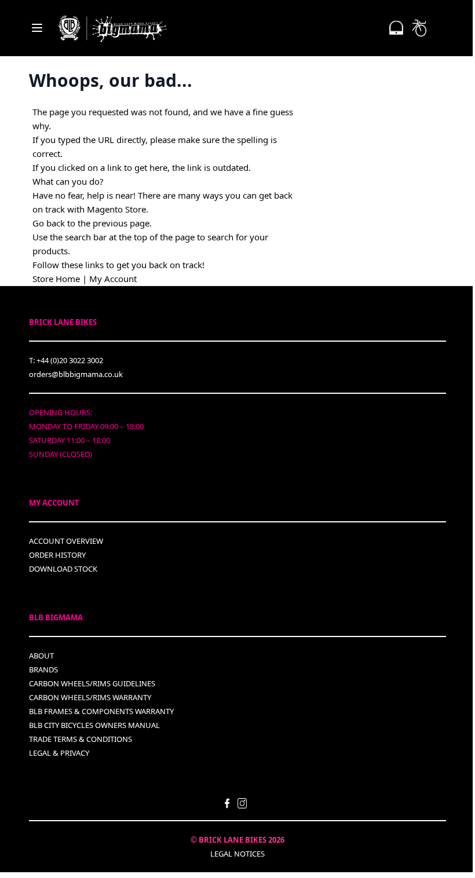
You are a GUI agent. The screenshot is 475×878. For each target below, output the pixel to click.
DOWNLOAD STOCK (63, 569)
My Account (113, 278)
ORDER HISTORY (57, 555)
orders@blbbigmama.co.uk (76, 374)
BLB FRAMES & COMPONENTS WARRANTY (101, 711)
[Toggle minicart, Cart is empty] (419, 27)
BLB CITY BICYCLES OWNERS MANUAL (94, 725)
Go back (48, 223)
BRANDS (43, 669)
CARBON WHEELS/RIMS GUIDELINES (92, 683)
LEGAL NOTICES (237, 853)
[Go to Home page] (112, 28)
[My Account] (396, 28)
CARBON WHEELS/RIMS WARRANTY (90, 697)
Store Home (56, 278)
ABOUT (41, 655)
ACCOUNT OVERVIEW (66, 541)
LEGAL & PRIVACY (59, 753)
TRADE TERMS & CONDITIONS (80, 739)
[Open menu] (37, 28)
